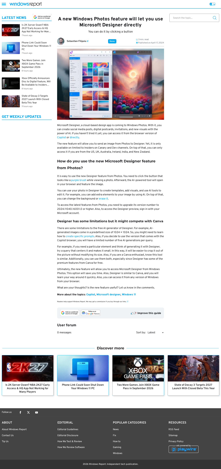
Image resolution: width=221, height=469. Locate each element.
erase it (103, 199)
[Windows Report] (25, 4)
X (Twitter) (28, 412)
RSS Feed (174, 429)
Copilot (61, 137)
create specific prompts (80, 236)
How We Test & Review (69, 441)
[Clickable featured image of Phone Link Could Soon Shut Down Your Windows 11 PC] (83, 368)
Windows (117, 453)
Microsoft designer (108, 294)
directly (74, 137)
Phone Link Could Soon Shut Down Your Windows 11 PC (83, 386)
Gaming (117, 447)
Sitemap (173, 435)
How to (116, 441)
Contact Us (8, 435)
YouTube (36, 412)
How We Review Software (71, 447)
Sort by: (141, 332)
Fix (114, 435)
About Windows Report (14, 429)
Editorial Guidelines (67, 429)
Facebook (20, 412)
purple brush (78, 180)
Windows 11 (129, 294)
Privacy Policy (176, 441)
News (112, 41)
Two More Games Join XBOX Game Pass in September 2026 (138, 386)
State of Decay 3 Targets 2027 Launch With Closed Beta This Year (193, 386)
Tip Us (5, 441)
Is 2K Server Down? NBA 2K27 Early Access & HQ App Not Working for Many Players (27, 388)
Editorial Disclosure (67, 435)
